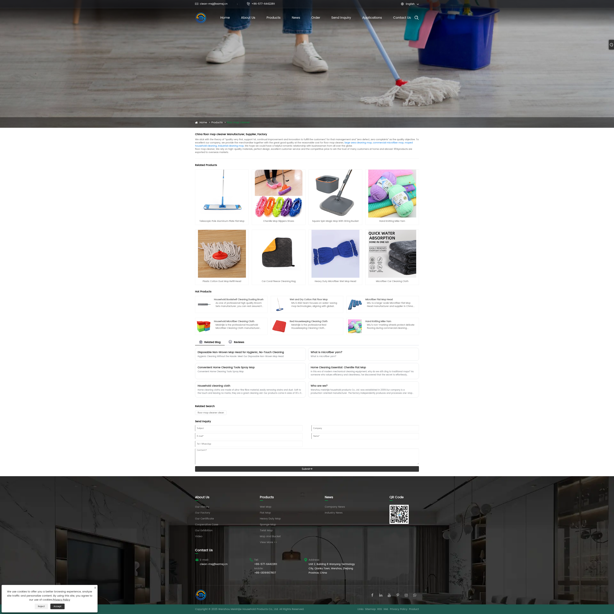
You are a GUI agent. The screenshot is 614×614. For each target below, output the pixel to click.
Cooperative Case (206, 524)
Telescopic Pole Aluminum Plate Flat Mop (221, 221)
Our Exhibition (204, 530)
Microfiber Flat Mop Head (379, 299)
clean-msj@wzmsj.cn (211, 4)
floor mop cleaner (238, 122)
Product (414, 609)
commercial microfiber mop (388, 143)
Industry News (333, 513)
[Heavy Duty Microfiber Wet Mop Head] (335, 254)
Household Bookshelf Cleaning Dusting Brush (239, 299)
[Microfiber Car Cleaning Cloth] (392, 254)
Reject (41, 606)
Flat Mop (265, 513)
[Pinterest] (398, 595)
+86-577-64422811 (261, 4)
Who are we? (319, 386)
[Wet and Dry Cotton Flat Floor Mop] (279, 304)
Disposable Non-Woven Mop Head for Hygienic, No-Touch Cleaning (241, 352)
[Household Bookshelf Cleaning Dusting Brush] (204, 304)
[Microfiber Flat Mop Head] (355, 304)
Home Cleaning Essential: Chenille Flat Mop (338, 367)
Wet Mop (265, 507)
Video (198, 536)
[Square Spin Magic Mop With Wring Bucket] (335, 193)
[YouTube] (389, 595)
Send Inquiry (341, 17)
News (296, 17)
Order (315, 17)
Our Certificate (204, 519)
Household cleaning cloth (214, 386)
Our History (202, 507)
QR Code (397, 497)
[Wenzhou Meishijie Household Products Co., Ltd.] (200, 17)
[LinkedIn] (381, 595)
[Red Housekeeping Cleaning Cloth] (279, 326)
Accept (57, 606)
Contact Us (402, 17)
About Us (248, 17)
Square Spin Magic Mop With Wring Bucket (335, 221)
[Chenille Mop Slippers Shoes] (279, 193)
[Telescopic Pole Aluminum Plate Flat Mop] (222, 193)
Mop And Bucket (270, 536)
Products (274, 17)
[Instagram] (406, 595)
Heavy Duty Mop (270, 519)
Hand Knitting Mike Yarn (392, 221)
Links (360, 609)
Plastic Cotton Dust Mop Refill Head (222, 281)
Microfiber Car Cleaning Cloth (392, 281)
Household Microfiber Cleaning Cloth (234, 321)
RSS (379, 609)
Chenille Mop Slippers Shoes (278, 221)
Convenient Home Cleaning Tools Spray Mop (226, 367)
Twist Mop (266, 530)
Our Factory (202, 513)
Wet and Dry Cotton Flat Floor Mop (309, 299)
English (410, 4)
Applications (372, 17)
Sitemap (370, 609)
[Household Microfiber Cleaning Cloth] (204, 326)
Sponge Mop (268, 524)
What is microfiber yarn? (326, 352)
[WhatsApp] (414, 595)
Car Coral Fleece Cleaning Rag (279, 281)
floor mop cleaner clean (211, 413)
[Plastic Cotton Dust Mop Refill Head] (222, 254)
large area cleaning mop (358, 143)
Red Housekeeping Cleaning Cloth (309, 321)
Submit (307, 469)
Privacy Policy (398, 609)
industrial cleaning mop (231, 146)
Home (225, 17)
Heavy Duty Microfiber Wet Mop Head (335, 281)
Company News (335, 507)
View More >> (268, 542)
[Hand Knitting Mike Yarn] (392, 193)
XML (385, 609)
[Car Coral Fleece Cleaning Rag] (279, 254)
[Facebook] (372, 595)
